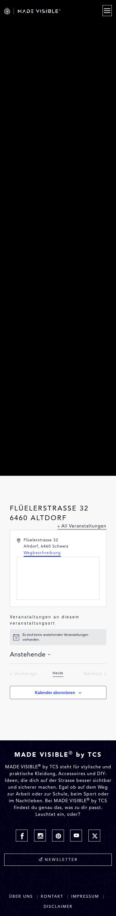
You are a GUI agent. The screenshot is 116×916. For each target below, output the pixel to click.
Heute (58, 673)
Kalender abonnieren (55, 692)
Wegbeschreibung (42, 552)
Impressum (85, 896)
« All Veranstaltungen (81, 526)
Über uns (21, 896)
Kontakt (52, 896)
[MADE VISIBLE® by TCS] (42, 11)
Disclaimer (58, 906)
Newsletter (61, 859)
